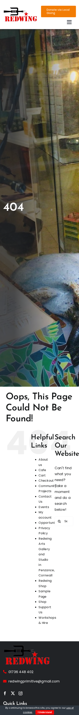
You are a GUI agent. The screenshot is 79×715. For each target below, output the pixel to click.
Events (44, 507)
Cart (42, 475)
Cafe (42, 470)
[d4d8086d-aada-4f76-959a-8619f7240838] (20, 8)
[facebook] (5, 693)
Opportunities (49, 523)
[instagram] (20, 693)
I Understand (45, 712)
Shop (42, 602)
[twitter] (13, 693)
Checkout (46, 480)
